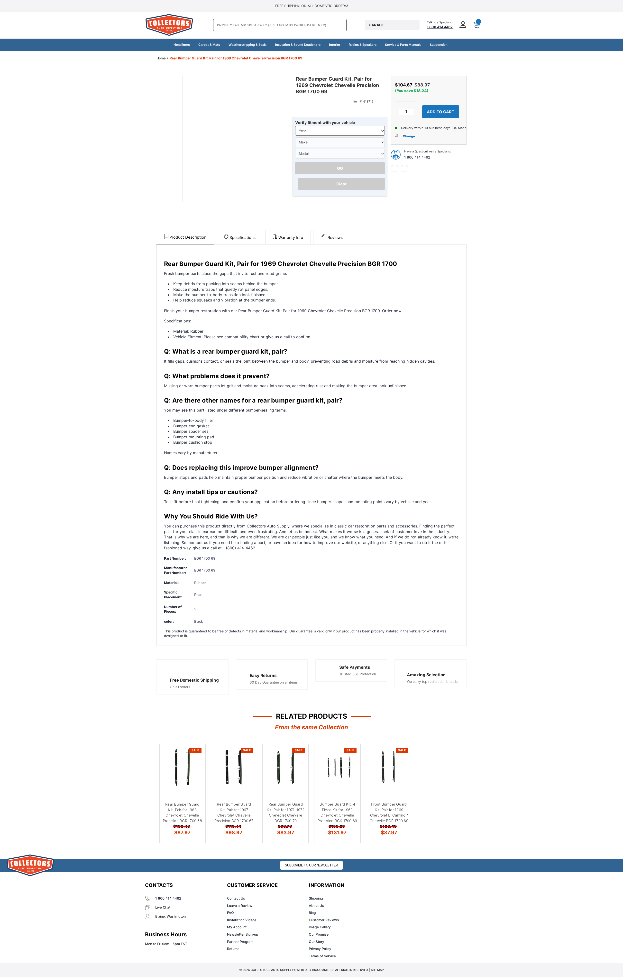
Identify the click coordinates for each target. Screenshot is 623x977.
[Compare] (195, 779)
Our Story (316, 941)
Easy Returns (263, 675)
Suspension (439, 45)
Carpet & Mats (209, 45)
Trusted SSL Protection (357, 674)
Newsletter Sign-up (242, 934)
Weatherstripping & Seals (247, 45)
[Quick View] (195, 754)
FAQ (230, 913)
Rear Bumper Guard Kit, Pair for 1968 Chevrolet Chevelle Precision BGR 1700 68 (182, 812)
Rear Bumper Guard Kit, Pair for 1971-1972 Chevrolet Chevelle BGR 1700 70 (286, 812)
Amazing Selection (426, 674)
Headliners (182, 45)
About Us (316, 905)
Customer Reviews (324, 920)
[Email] (404, 168)
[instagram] (410, 885)
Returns (233, 949)
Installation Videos (242, 920)
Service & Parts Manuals (403, 45)
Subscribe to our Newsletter (311, 865)
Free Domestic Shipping (194, 680)
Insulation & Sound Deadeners (298, 45)
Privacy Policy (320, 949)
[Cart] (476, 25)
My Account (237, 927)
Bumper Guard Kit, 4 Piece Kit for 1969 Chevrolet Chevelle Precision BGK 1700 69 (337, 812)
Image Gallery (320, 927)
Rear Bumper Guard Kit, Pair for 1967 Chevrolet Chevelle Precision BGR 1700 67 (233, 812)
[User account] (462, 25)
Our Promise (319, 934)
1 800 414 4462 (417, 157)
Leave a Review (239, 905)
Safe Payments (354, 667)
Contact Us (236, 898)
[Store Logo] (30, 865)
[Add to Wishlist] (195, 766)
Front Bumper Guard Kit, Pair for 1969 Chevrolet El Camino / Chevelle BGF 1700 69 (389, 812)
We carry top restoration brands (432, 681)
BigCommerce (323, 970)
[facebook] (394, 168)
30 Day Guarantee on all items (274, 682)
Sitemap (377, 970)
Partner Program (240, 941)
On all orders (180, 687)
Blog (312, 913)
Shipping (316, 898)
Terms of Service (322, 956)
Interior (334, 45)
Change (409, 136)
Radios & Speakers (362, 45)
